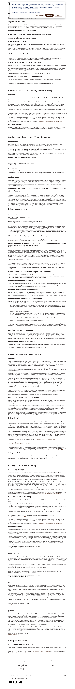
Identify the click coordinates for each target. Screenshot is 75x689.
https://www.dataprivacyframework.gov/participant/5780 (50, 493)
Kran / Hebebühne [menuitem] (22, 665)
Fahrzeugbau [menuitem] (22, 664)
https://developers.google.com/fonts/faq (40, 651)
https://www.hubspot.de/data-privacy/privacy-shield (20, 443)
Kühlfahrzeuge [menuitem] (22, 666)
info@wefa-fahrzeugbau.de (21, 678)
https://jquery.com (12, 604)
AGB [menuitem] (52, 666)
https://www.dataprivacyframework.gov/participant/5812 (50, 449)
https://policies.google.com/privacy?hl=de (17, 516)
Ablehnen (58, 15)
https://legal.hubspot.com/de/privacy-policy (45, 439)
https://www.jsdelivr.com (14, 634)
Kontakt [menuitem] (22, 669)
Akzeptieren (49, 15)
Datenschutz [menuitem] (52, 664)
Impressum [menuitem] (52, 665)
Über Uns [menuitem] (22, 668)
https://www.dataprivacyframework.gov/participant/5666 (50, 121)
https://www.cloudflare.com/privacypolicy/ (45, 114)
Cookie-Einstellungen (40, 15)
